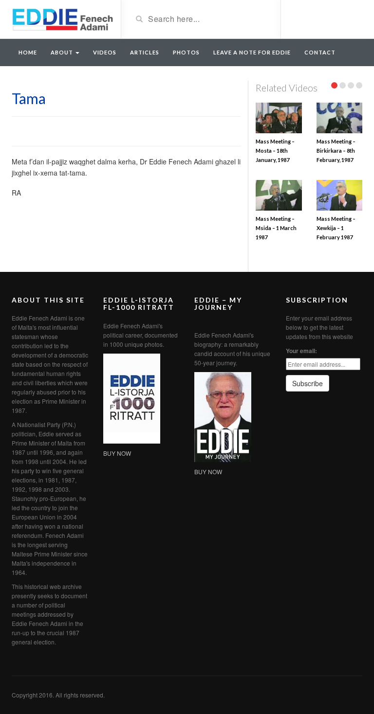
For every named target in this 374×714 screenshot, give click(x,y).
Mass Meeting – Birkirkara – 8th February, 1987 (336, 150)
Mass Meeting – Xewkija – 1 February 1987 (336, 227)
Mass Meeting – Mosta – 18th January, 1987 (275, 150)
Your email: (301, 350)
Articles (144, 52)
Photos (186, 52)
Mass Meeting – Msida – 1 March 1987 (276, 227)
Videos (104, 52)
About (63, 52)
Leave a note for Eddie (252, 52)
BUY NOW (117, 453)
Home (28, 52)
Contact (320, 52)
